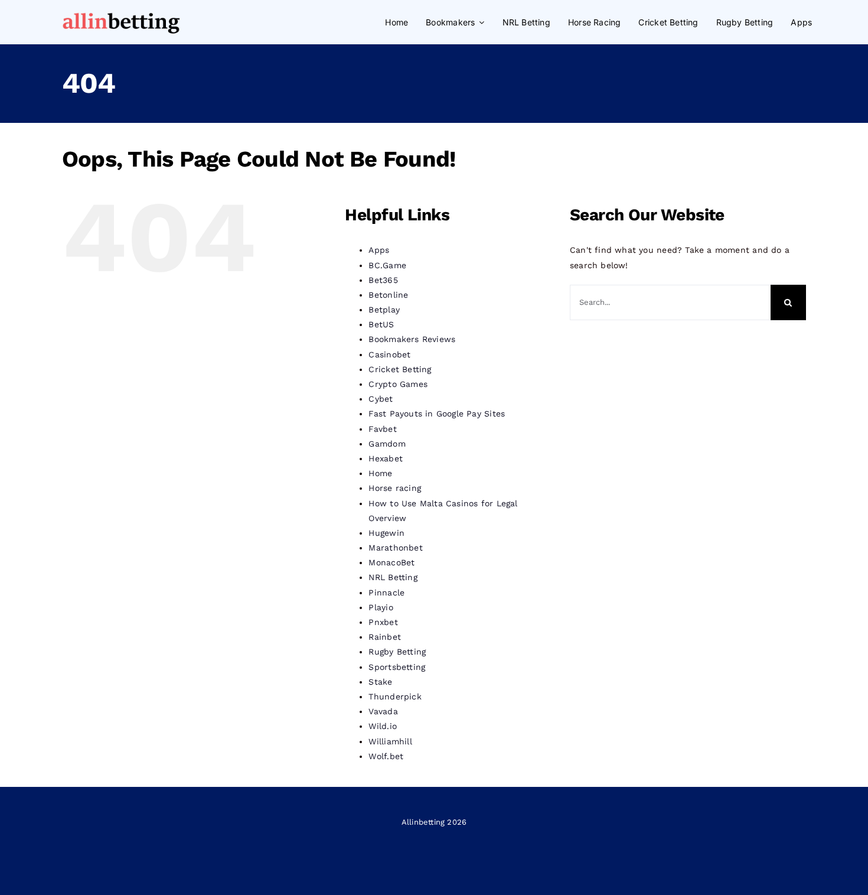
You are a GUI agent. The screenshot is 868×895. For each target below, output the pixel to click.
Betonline (388, 295)
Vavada (382, 711)
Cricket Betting (399, 369)
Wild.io (382, 726)
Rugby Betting (397, 651)
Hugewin (386, 533)
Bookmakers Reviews (411, 339)
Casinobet (389, 354)
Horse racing (394, 488)
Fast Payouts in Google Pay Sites (436, 413)
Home (380, 473)
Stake (380, 681)
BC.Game (387, 265)
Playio (380, 607)
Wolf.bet (385, 756)
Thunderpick (394, 696)
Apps (378, 250)
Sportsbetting (396, 667)
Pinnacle (386, 592)
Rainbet (384, 637)
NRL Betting (392, 577)
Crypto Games (398, 384)
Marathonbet (395, 547)
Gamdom (386, 443)
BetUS (381, 324)
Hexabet (385, 458)
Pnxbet (382, 622)
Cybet (380, 398)
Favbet (382, 429)
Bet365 (382, 280)
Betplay (383, 309)
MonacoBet (391, 562)
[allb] (121, 13)
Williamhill (390, 741)
